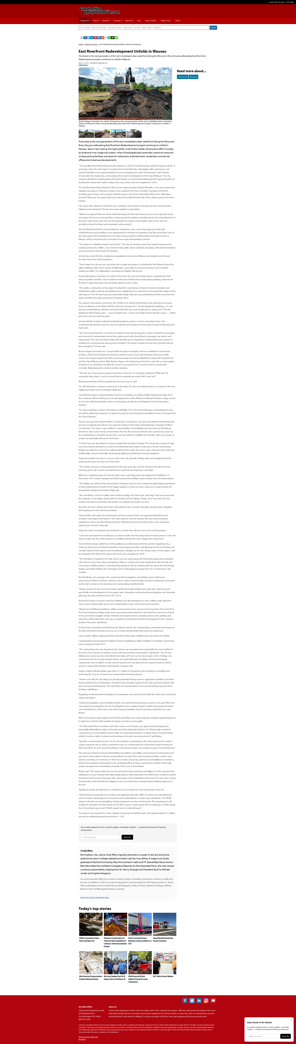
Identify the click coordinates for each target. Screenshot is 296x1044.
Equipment (85, 20)
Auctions (105, 20)
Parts (139, 20)
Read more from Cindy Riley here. (94, 897)
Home (81, 44)
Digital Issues (165, 20)
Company (116, 20)
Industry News (91, 44)
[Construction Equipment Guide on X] (193, 1002)
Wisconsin (193, 77)
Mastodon (82, 1039)
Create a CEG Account (276, 2)
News (95, 20)
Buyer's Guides (150, 20)
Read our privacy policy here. (88, 1037)
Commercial (182, 77)
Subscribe (128, 20)
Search (213, 28)
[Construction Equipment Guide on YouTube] (214, 1002)
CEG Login (290, 2)
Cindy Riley (83, 65)
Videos (177, 20)
